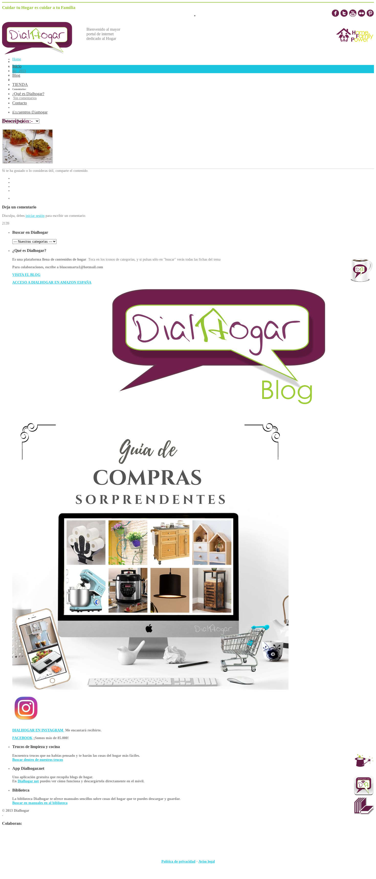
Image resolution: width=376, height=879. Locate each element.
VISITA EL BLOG (26, 275)
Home (16, 59)
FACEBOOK (22, 738)
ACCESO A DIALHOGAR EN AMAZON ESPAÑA (51, 282)
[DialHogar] (41, 53)
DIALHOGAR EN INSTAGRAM (38, 730)
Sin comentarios (25, 98)
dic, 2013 (19, 71)
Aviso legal (206, 861)
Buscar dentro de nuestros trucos (37, 760)
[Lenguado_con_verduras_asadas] (27, 163)
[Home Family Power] (355, 46)
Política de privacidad (178, 861)
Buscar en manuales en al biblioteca (40, 803)
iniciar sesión (35, 216)
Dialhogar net (28, 781)
